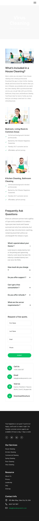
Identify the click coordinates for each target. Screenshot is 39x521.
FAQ (6, 485)
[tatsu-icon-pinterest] (21, 437)
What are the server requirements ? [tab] (16, 303)
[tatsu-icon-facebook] (7, 437)
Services (17, 28)
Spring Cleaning (10, 458)
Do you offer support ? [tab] (17, 277)
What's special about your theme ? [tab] (18, 244)
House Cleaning (10, 449)
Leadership (8, 482)
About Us (8, 476)
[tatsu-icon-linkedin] (17, 437)
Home (11, 28)
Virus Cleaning (25, 28)
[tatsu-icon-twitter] (12, 437)
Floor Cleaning (9, 461)
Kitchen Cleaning (10, 452)
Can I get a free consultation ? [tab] (14, 286)
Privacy (7, 479)
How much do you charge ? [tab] (18, 268)
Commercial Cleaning (11, 455)
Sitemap (8, 489)
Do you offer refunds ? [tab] (17, 295)
